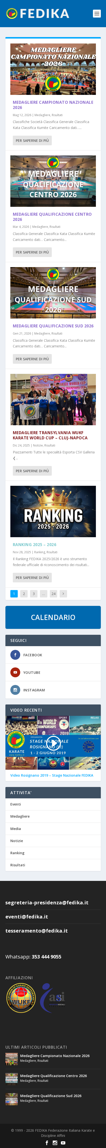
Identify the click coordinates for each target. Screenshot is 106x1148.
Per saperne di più (32, 140)
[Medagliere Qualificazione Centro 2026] (53, 181)
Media (15, 828)
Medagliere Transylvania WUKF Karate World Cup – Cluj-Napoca (50, 435)
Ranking (39, 552)
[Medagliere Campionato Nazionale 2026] (53, 69)
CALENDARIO (53, 617)
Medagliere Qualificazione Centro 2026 (52, 217)
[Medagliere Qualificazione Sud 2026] (53, 293)
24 (53, 593)
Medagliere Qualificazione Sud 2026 (53, 326)
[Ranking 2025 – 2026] (53, 511)
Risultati (57, 115)
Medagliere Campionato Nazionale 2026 (53, 105)
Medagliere (42, 115)
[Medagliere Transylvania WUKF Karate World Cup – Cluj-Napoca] (53, 399)
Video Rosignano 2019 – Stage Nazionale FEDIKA (51, 775)
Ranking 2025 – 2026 (34, 544)
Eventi (15, 804)
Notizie (38, 445)
